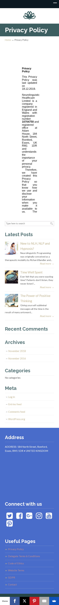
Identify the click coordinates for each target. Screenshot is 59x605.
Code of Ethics (16, 563)
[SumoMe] (54, 601)
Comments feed (16, 411)
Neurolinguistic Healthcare (29, 14)
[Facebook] (19, 517)
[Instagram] (39, 517)
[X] (25, 601)
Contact (12, 584)
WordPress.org (16, 419)
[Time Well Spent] (11, 282)
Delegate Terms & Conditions (24, 556)
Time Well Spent (31, 272)
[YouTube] (49, 517)
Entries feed (14, 404)
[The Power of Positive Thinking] (11, 306)
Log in (11, 396)
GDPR (11, 577)
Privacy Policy (16, 549)
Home (8, 40)
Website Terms (16, 570)
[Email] (44, 601)
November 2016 (17, 358)
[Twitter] (9, 517)
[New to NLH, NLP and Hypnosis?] (11, 253)
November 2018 (17, 350)
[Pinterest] (9, 525)
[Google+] (29, 517)
